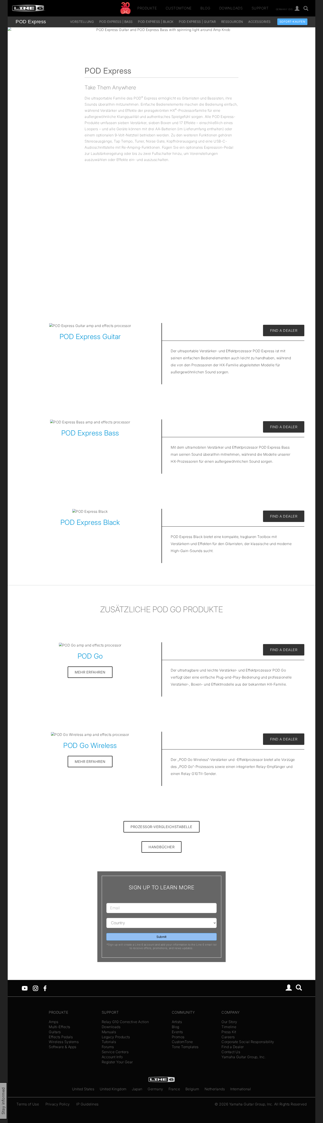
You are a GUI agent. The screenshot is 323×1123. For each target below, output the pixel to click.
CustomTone (179, 8)
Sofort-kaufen (292, 21)
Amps (53, 1022)
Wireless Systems (64, 1042)
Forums (108, 1047)
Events (177, 1032)
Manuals (109, 1032)
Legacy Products (116, 1037)
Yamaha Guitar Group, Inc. (243, 1057)
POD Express (31, 21)
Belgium (192, 1089)
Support (260, 8)
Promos (178, 1037)
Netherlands (215, 1089)
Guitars (55, 1032)
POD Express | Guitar (197, 21)
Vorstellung (82, 21)
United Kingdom (113, 1089)
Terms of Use (27, 1104)
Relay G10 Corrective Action (125, 1022)
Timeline (228, 1027)
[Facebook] (45, 988)
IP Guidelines (87, 1104)
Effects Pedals (61, 1037)
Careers (228, 1037)
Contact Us (230, 1052)
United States (83, 1089)
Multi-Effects (59, 1027)
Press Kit (228, 1032)
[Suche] (305, 9)
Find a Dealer (232, 1047)
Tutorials (109, 1042)
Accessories (259, 21)
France (174, 1089)
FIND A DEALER (284, 330)
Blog (205, 8)
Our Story (229, 1022)
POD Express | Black (156, 21)
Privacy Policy (57, 1104)
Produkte (147, 8)
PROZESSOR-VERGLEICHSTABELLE (161, 827)
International (240, 1089)
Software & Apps (62, 1047)
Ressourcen (232, 21)
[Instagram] (35, 988)
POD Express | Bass (116, 21)
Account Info (112, 1057)
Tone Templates (185, 1047)
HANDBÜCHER (161, 847)
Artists (177, 1022)
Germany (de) (284, 9)
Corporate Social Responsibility (247, 1042)
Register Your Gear (117, 1062)
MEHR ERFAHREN (90, 672)
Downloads (231, 8)
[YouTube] (24, 988)
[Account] (297, 9)
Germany (155, 1089)
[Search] (299, 988)
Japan (137, 1089)
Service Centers (115, 1052)
